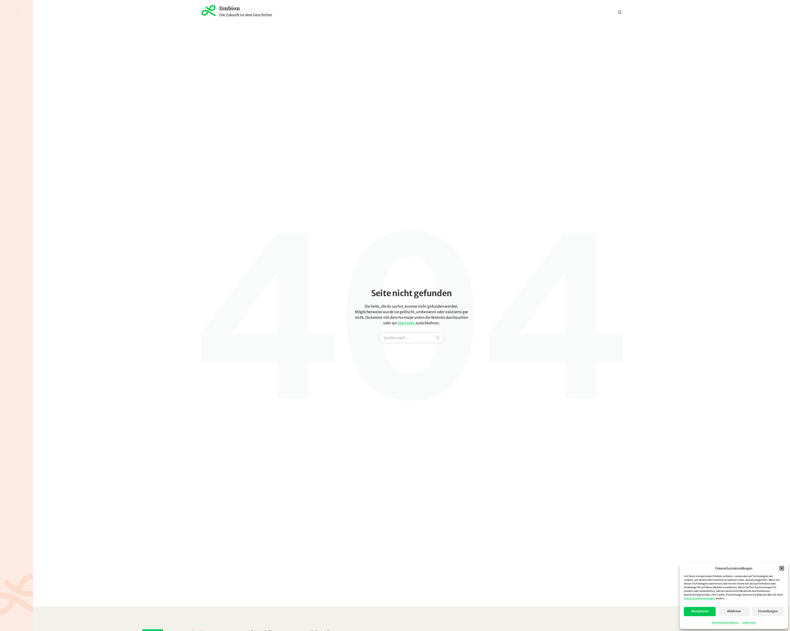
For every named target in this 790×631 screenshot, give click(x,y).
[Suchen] (437, 337)
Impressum (749, 622)
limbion (229, 8)
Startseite (406, 323)
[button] (782, 568)
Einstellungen (768, 611)
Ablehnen (734, 611)
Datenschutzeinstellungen (699, 598)
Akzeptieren (700, 611)
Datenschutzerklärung (725, 622)
